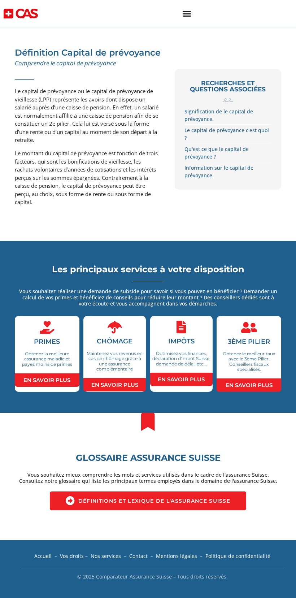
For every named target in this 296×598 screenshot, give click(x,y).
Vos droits (72, 555)
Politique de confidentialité (237, 555)
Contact (138, 555)
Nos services (106, 555)
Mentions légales (176, 555)
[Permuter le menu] (186, 13)
